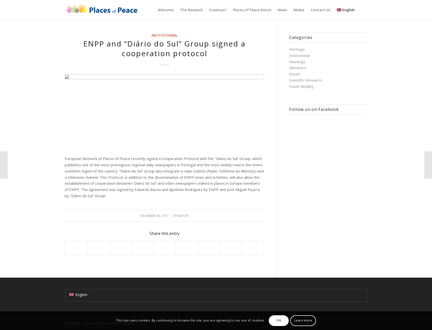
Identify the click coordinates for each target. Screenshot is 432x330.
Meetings (297, 61)
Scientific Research (305, 80)
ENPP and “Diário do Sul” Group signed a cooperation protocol (164, 48)
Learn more (303, 320)
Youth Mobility (301, 86)
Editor (183, 216)
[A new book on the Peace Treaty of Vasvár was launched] (428, 165)
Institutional (165, 35)
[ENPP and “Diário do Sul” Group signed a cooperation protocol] (164, 112)
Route (294, 73)
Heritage (297, 49)
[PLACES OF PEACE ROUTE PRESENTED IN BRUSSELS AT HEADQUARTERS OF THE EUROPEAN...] (4, 165)
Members (297, 67)
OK (278, 320)
